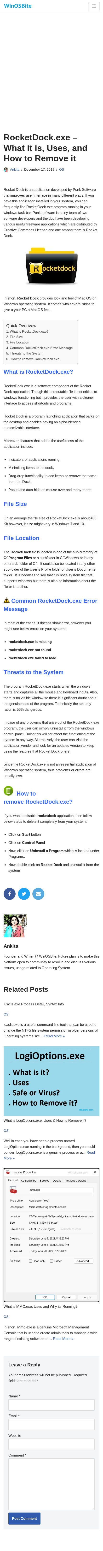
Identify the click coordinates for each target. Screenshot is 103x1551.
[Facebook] (10, 894)
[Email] (38, 894)
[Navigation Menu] (93, 6)
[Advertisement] (51, 78)
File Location (20, 342)
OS (61, 169)
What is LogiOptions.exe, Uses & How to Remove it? (45, 1120)
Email (14, 1416)
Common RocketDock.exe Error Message (41, 348)
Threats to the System (26, 353)
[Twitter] (24, 894)
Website (14, 1435)
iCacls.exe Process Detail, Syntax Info (34, 1004)
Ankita (14, 169)
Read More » (54, 1036)
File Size (16, 337)
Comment (17, 1455)
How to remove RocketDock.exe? (35, 359)
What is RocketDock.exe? (29, 331)
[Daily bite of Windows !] (18, 6)
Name (14, 1396)
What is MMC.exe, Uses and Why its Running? (40, 1306)
